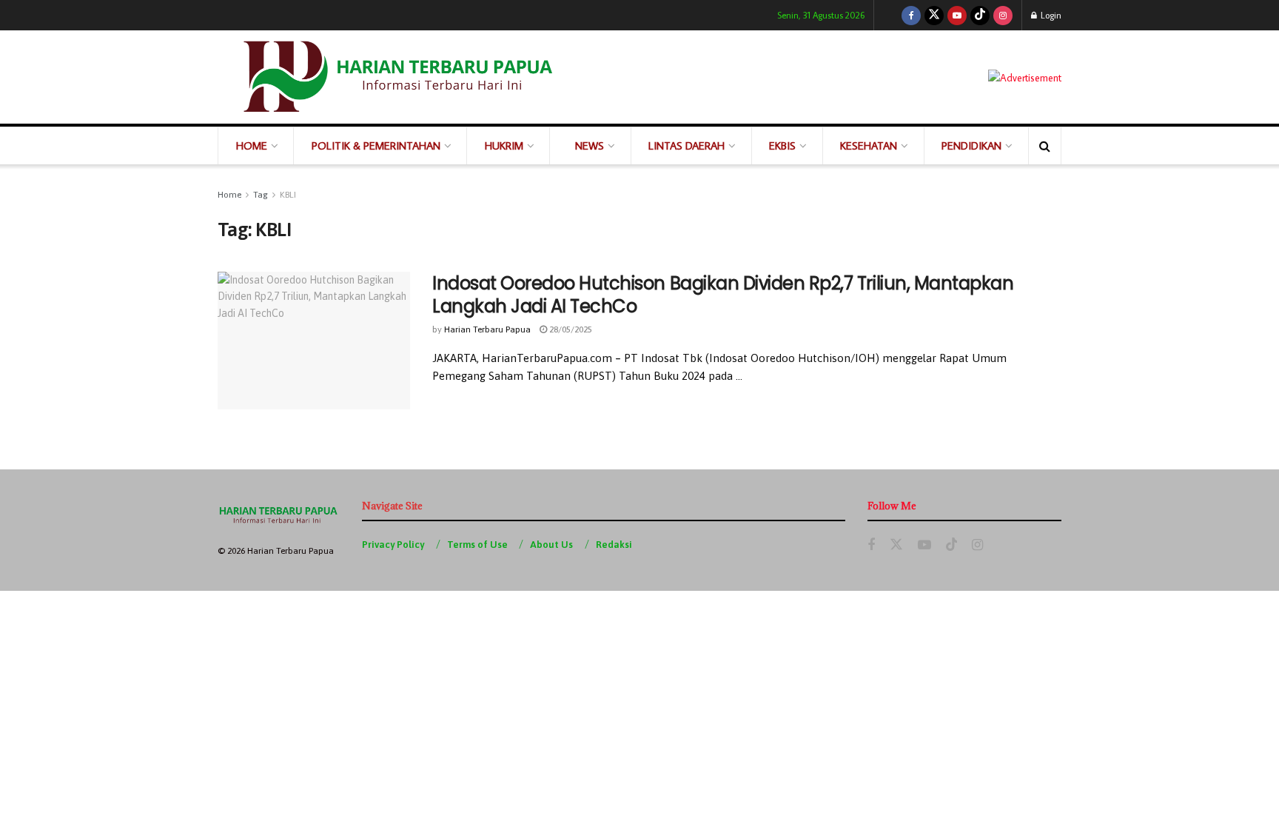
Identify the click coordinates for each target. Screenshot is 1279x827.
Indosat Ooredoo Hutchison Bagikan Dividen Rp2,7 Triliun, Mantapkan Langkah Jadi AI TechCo (722, 294)
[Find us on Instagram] (1003, 15)
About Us (551, 544)
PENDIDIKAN (971, 145)
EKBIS (782, 145)
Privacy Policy (393, 544)
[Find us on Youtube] (957, 15)
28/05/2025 (569, 329)
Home (229, 195)
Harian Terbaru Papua (487, 329)
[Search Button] (1044, 145)
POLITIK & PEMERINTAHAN (376, 145)
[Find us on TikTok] (980, 15)
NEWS (589, 145)
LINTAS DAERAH (686, 145)
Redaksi (614, 544)
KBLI (288, 195)
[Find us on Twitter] (934, 15)
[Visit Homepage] (395, 77)
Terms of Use (477, 544)
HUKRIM (504, 145)
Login (1049, 15)
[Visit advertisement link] (1024, 77)
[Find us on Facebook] (911, 15)
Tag (260, 195)
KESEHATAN (868, 145)
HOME (251, 145)
